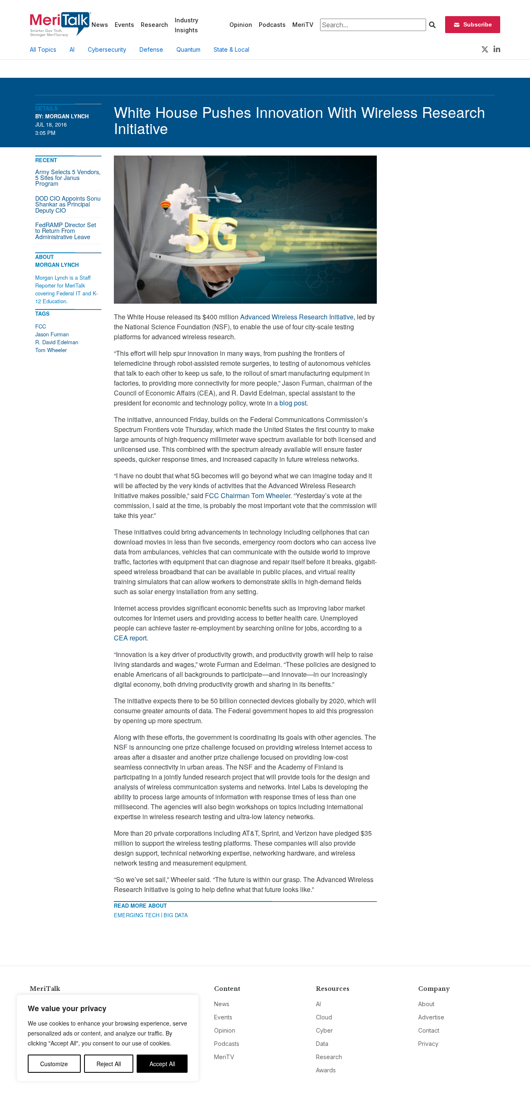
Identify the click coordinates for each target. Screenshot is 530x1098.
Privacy (428, 1043)
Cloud (324, 1017)
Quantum (188, 49)
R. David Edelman (56, 342)
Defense (151, 49)
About (426, 1003)
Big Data (176, 915)
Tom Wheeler (51, 350)
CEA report (130, 637)
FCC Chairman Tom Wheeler (247, 495)
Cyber (324, 1030)
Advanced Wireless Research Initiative (297, 316)
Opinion (240, 24)
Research (154, 24)
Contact (428, 1030)
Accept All (162, 1064)
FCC (40, 326)
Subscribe (477, 24)
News (100, 24)
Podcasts (272, 24)
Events (124, 24)
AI (72, 49)
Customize (54, 1064)
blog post (292, 403)
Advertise (431, 1017)
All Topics (43, 49)
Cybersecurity (107, 49)
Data (322, 1043)
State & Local (231, 49)
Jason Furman (52, 334)
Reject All (108, 1064)
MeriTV (302, 24)
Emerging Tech (136, 915)
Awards (326, 1070)
